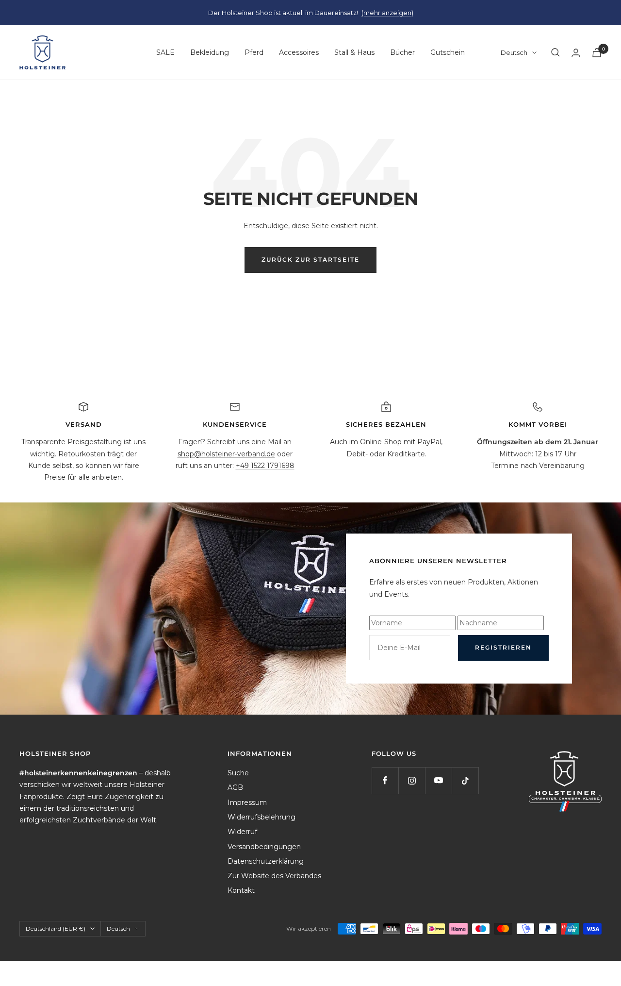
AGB (235, 787)
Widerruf (242, 831)
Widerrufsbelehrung (261, 817)
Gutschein (447, 52)
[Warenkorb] (597, 52)
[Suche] (555, 52)
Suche (238, 773)
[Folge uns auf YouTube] (438, 780)
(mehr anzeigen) (387, 13)
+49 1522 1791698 (265, 465)
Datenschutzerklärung (266, 861)
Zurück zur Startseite (310, 259)
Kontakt (241, 890)
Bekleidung (209, 52)
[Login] (576, 53)
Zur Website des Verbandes (274, 875)
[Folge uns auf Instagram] (411, 780)
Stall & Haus (354, 52)
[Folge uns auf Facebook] (385, 780)
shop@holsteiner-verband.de (226, 454)
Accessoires (299, 52)
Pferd (254, 52)
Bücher (402, 52)
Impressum (247, 802)
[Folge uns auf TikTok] (465, 780)
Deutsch (514, 52)
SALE (165, 52)
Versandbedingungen (264, 846)
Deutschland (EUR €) (55, 928)
